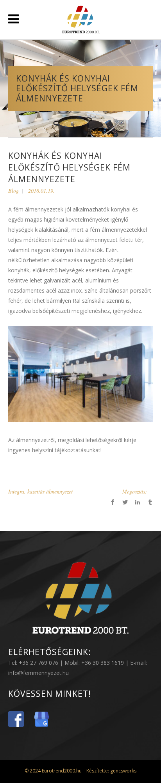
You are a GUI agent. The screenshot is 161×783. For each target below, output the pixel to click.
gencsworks (122, 770)
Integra (16, 491)
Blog (13, 190)
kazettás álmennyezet (50, 491)
